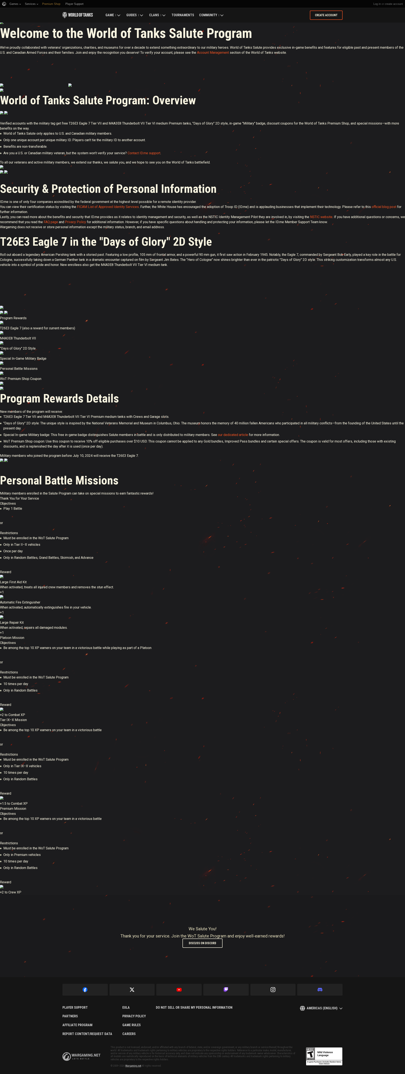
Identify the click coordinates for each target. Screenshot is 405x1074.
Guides (131, 15)
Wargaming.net (133, 1065)
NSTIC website (321, 217)
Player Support (75, 1008)
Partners (70, 1016)
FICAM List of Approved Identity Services (108, 207)
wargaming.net (81, 1056)
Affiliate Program (77, 1025)
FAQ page (51, 222)
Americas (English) (322, 1008)
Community (208, 15)
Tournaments (182, 15)
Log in (377, 3)
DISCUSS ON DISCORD (202, 943)
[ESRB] (324, 1056)
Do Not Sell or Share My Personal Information (194, 1008)
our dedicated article (233, 435)
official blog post (384, 207)
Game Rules (131, 1025)
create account (394, 3)
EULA (126, 1008)
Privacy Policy (75, 222)
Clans (154, 15)
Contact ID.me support (144, 153)
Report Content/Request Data (87, 1034)
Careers (129, 1034)
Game (109, 15)
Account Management (213, 53)
